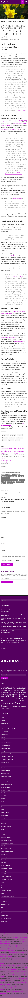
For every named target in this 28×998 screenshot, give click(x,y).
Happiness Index (5, 478)
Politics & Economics (6, 876)
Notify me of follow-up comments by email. (13, 556)
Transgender (6, 706)
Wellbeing (10, 483)
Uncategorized (4, 915)
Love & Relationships (6, 834)
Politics (3, 701)
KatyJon (3, 648)
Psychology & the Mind (6, 879)
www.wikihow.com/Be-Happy (9, 255)
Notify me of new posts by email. (10, 560)
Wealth (4, 483)
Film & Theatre (4, 793)
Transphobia (15, 706)
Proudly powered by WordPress (7, 931)
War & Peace (4, 921)
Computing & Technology (7, 756)
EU (25, 688)
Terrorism (3, 703)
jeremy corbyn (18, 694)
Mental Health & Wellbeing (8, 21)
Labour (23, 694)
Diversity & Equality (5, 770)
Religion (13, 701)
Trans (17, 703)
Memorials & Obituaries (6, 840)
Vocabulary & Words (6, 918)
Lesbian (3, 829)
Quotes (6, 700)
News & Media (4, 859)
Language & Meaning (6, 826)
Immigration (21, 692)
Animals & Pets (4, 723)
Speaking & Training (5, 904)
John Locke (22, 479)
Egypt (18, 688)
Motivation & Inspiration (7, 851)
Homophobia (6, 692)
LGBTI (2, 696)
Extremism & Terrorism (6, 784)
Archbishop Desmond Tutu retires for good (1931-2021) (6, 460)
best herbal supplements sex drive (9, 934)
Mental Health (19, 696)
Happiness (21, 476)
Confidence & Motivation (7, 759)
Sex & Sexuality (4, 899)
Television (3, 910)
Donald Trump (12, 688)
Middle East (3, 846)
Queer (2, 885)
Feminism (14, 690)
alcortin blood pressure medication (9, 965)
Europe (10, 690)
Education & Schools (6, 776)
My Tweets (3, 591)
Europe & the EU (5, 781)
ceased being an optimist (15, 276)
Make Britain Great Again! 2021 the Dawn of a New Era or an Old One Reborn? (13, 623)
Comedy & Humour (5, 751)
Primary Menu (26, 2)
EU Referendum (5, 690)
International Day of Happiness (9, 479)
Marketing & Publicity (6, 837)
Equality (21, 688)
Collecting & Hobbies (6, 748)
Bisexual (3, 737)
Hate (2, 692)
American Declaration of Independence (10, 129)
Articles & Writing (5, 734)
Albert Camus (16, 472)
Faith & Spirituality (5, 787)
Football (3, 798)
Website (3, 550)
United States (20, 481)
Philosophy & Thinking (6, 868)
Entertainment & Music (6, 779)
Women (6, 708)
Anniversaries (4, 726)
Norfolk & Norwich (5, 865)
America (3, 720)
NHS (26, 696)
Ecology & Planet (5, 773)
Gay (18, 690)
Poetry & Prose (4, 873)
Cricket (2, 765)
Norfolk (14, 698)
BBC (1, 688)
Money (3, 481)
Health (2, 809)
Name (3, 537)
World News (4, 924)
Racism (10, 701)
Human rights (13, 692)
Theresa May (9, 703)
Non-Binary (9, 699)
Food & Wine (4, 795)
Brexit (5, 688)
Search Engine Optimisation (7, 896)
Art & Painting (4, 731)
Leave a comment (16, 39)
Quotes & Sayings (5, 22)
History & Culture (5, 812)
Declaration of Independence (9, 476)
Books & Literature (5, 740)
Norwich (19, 698)
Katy (11, 39)
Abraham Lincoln (6, 472)
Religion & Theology (6, 890)
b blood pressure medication (18, 971)
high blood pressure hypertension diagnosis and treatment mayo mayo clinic (13, 987)
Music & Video (4, 854)
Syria (25, 701)
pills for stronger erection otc (17, 945)
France (2, 801)
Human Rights (4, 815)
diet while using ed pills (6, 956)
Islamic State (12, 694)
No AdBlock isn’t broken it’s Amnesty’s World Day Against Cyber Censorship (14, 492)
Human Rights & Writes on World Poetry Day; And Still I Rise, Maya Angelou (14, 499)
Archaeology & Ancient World (8, 728)
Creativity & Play (5, 762)
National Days (20, 21)
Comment (3, 517)
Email (3, 543)
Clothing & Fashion (5, 745)
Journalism (3, 823)
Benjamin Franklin (6, 474)
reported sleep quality (20, 341)
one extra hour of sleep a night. (9, 337)
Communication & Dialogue (7, 753)
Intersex (3, 694)
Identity (3, 818)
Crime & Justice (4, 767)
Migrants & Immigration (6, 848)
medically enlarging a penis (7, 950)
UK (19, 706)
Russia (17, 701)
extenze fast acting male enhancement (15, 935)
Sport (2, 907)
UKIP (21, 706)
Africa (2, 717)
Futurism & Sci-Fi (5, 804)
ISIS (7, 694)
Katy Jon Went (5, 2)
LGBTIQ (8, 696)
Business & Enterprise (6, 742)
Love (12, 696)
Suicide (21, 701)
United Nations (21, 111)
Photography (4, 871)
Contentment (16, 474)
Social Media (4, 901)
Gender (22, 690)
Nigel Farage (3, 698)
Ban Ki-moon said (17, 198)
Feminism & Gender (5, 790)
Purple (2, 882)
